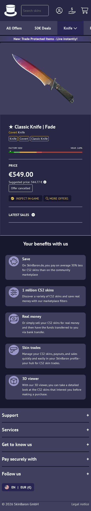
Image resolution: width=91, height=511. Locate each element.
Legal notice (80, 504)
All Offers (14, 28)
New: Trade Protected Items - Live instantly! (45, 39)
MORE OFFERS (58, 198)
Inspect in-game (27, 198)
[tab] (45, 215)
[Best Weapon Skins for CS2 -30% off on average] (10, 10)
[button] (59, 10)
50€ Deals (42, 28)
